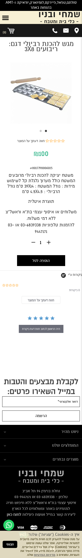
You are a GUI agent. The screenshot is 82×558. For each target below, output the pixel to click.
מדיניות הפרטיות (44, 555)
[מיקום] (76, 30)
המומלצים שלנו (65, 445)
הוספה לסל (41, 260)
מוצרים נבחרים (66, 459)
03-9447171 (22, 496)
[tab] (41, 300)
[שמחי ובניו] (48, 17)
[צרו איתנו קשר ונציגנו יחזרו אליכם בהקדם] (66, 30)
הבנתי (10, 544)
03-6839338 (31, 225)
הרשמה (41, 416)
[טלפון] (55, 30)
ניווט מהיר (70, 431)
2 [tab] (38, 131)
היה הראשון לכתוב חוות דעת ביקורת (41, 329)
